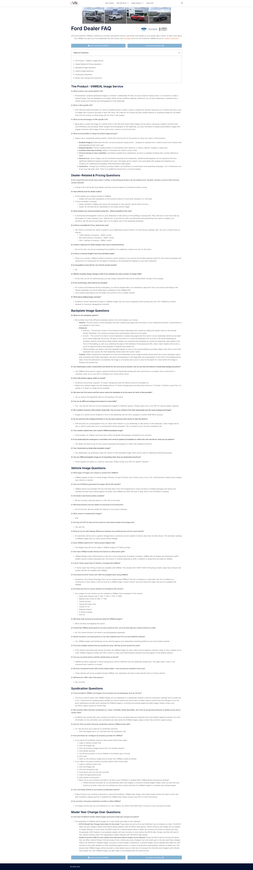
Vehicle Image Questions (84, 71)
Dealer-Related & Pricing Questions (88, 64)
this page (127, 38)
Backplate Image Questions (85, 68)
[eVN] (73, 3)
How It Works (109, 3)
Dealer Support (136, 3)
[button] (182, 3)
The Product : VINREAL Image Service (89, 61)
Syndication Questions (83, 74)
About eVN (149, 3)
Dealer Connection (172, 38)
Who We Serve (121, 3)
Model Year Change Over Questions (88, 78)
